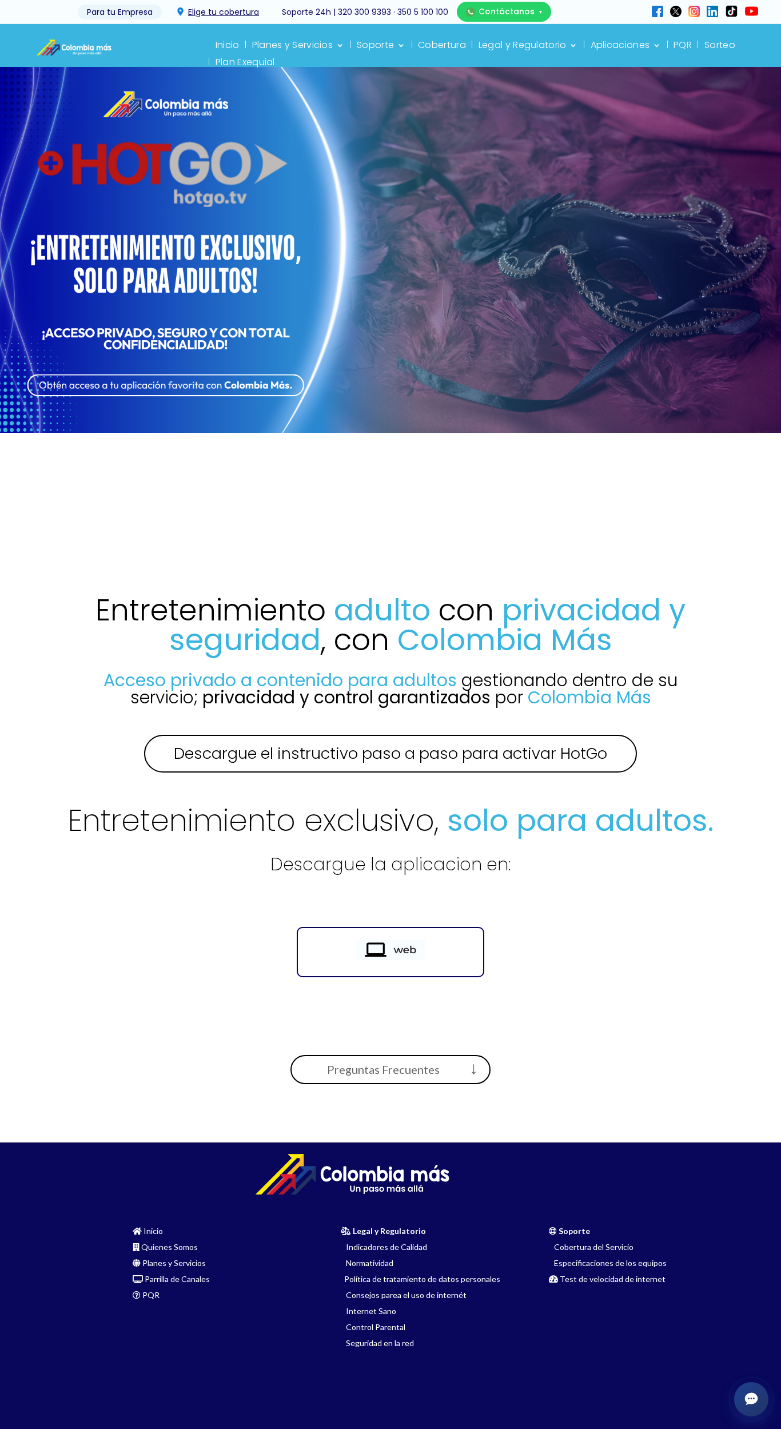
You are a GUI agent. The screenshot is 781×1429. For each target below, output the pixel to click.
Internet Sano (368, 1311)
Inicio (228, 46)
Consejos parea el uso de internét (404, 1295)
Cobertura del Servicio (591, 1247)
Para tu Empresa (120, 12)
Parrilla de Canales (177, 1279)
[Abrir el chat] (751, 1399)
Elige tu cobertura (223, 12)
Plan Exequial (245, 63)
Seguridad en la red (377, 1343)
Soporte (375, 46)
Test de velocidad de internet (612, 1279)
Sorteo (719, 46)
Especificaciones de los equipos (608, 1263)
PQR (683, 46)
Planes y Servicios (292, 46)
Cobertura (442, 46)
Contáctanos (510, 11)
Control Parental (373, 1327)
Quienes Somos (169, 1247)
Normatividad (367, 1263)
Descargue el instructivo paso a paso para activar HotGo (390, 753)
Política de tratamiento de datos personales (420, 1279)
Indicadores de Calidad (384, 1247)
